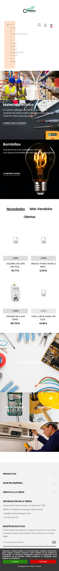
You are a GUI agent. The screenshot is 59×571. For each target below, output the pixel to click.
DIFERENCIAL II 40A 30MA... (15, 318)
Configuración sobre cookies (29, 566)
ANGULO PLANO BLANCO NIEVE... (43, 265)
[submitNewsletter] (53, 542)
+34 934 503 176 (10, 518)
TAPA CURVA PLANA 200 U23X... (43, 318)
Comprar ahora (11, 174)
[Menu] (45, 25)
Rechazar (43, 561)
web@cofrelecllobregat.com (17, 514)
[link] (15, 209)
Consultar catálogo (14, 123)
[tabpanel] (15, 209)
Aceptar (15, 561)
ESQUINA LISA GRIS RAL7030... (15, 265)
